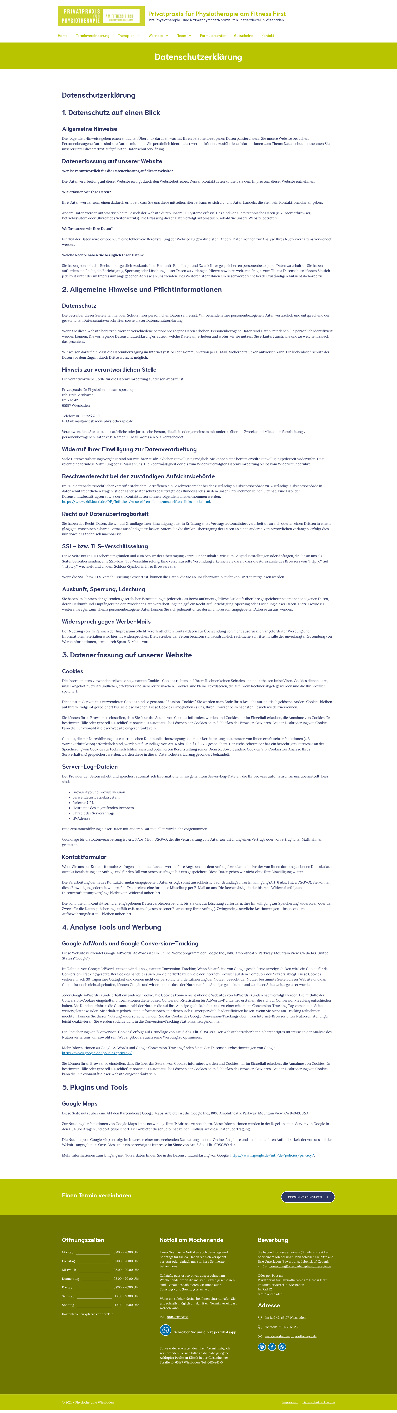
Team (181, 35)
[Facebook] (272, 1347)
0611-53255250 (177, 1317)
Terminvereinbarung (92, 35)
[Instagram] (165, 1330)
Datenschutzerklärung (319, 1402)
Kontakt (268, 35)
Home (62, 35)
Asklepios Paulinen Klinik (179, 1358)
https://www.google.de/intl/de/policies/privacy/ (272, 1155)
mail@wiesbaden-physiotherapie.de (291, 1336)
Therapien (126, 35)
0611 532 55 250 (288, 1327)
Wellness (156, 35)
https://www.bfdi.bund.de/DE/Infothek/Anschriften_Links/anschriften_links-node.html (136, 501)
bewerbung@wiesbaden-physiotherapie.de (300, 1266)
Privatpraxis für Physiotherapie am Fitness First (217, 13)
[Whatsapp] (282, 1347)
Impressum (290, 1402)
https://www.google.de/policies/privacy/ (97, 1053)
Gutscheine (243, 35)
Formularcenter (213, 35)
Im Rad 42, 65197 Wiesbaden (285, 1318)
